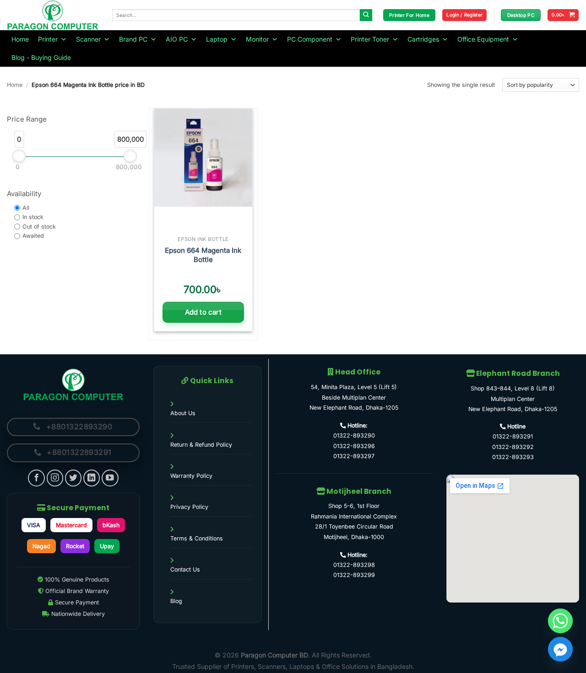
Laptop (217, 39)
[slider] (19, 156)
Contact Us (185, 569)
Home (20, 39)
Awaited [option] (33, 236)
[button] (464, 15)
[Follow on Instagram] (55, 478)
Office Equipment (483, 39)
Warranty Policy (191, 475)
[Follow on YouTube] (110, 478)
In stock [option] (32, 217)
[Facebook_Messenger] (560, 649)
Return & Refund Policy (201, 444)
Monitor (257, 39)
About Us (182, 413)
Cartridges (423, 39)
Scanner (88, 39)
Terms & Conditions (196, 538)
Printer (48, 39)
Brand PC (133, 39)
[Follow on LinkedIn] (91, 478)
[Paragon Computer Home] (73, 384)
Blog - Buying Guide (41, 57)
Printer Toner (370, 39)
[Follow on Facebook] (36, 478)
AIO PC (177, 39)
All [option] (25, 207)
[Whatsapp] (560, 621)
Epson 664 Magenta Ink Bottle (203, 255)
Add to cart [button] (203, 312)
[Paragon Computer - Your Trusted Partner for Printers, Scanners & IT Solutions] (52, 15)
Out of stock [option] (39, 226)
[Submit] (366, 15)
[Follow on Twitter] (73, 478)
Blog (176, 601)
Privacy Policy (189, 506)
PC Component (309, 39)
